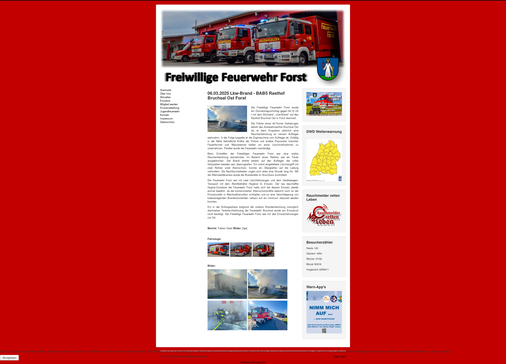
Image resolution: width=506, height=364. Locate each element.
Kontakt (164, 115)
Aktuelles (165, 97)
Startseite (165, 90)
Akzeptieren (9, 357)
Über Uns (165, 93)
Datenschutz (167, 122)
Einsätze (165, 100)
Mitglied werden (169, 104)
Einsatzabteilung (169, 108)
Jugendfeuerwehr (169, 111)
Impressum (166, 118)
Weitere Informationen (253, 362)
